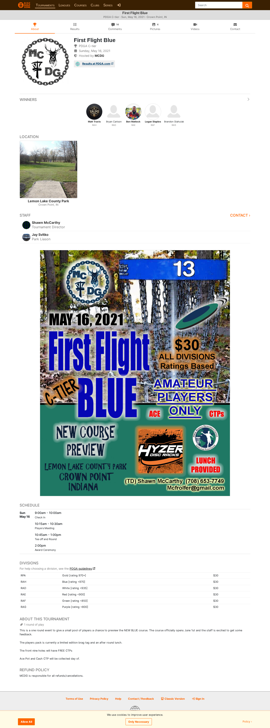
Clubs (95, 5)
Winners (28, 99)
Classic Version (174, 698)
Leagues (64, 5)
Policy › (247, 721)
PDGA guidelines (81, 568)
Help (118, 698)
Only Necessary (138, 721)
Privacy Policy (99, 698)
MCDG (99, 55)
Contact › (240, 215)
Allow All (26, 721)
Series (107, 5)
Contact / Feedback (141, 698)
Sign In (199, 698)
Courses (80, 5)
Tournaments (45, 5)
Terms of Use (74, 698)
